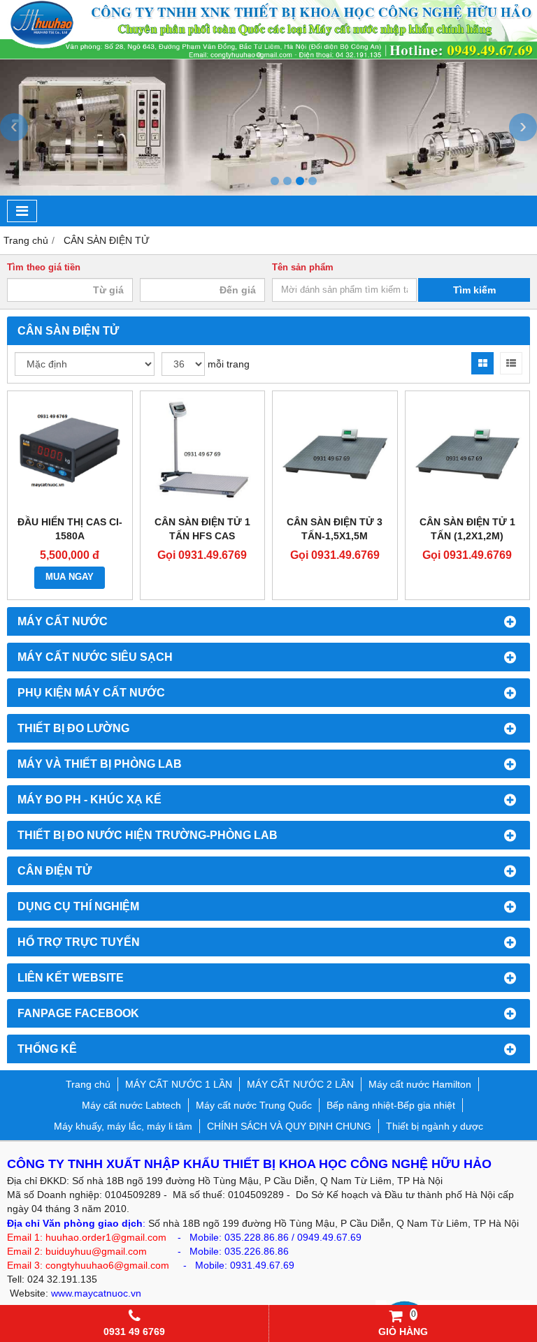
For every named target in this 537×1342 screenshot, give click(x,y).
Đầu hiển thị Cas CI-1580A (69, 528)
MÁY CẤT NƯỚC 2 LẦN (300, 1084)
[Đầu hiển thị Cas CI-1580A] (70, 453)
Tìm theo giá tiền (43, 267)
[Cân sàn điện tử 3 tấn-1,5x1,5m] (335, 453)
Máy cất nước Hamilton (419, 1084)
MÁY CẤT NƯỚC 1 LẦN (178, 1084)
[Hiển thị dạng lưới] (482, 363)
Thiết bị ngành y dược (434, 1126)
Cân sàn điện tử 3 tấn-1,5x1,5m (334, 528)
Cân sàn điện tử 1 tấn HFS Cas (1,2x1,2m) (202, 535)
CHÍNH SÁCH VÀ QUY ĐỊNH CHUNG (289, 1126)
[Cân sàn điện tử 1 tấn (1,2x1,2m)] (468, 453)
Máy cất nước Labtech (131, 1105)
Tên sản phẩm (303, 267)
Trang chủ (88, 1084)
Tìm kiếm (474, 290)
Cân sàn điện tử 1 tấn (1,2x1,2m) (467, 528)
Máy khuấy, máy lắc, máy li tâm (123, 1126)
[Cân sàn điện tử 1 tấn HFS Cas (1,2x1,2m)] (203, 453)
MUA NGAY (69, 577)
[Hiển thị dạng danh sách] (511, 363)
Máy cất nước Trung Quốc (254, 1105)
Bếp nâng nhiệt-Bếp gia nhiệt (391, 1105)
